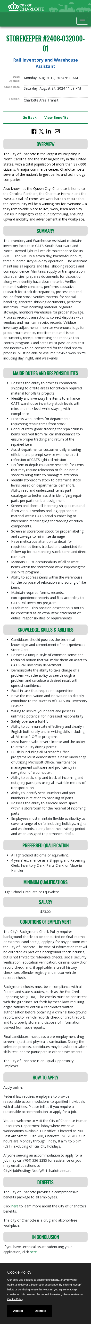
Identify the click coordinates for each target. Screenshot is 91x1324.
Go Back (30, 117)
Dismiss (40, 1311)
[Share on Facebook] (34, 130)
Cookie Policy (15, 1299)
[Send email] (57, 130)
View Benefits (56, 117)
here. (34, 1252)
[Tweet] (41, 130)
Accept (18, 1311)
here (15, 1206)
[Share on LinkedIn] (48, 130)
